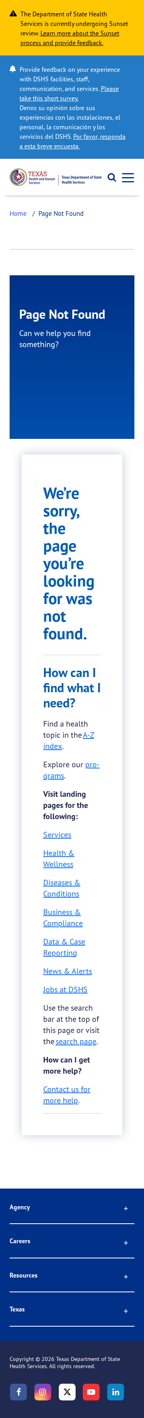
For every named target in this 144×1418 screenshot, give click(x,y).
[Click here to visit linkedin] (115, 1392)
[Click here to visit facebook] (18, 1392)
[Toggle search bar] (109, 177)
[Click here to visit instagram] (43, 1392)
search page (76, 1041)
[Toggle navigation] (125, 177)
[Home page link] (56, 177)
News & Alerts (67, 971)
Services (57, 834)
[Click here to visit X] (67, 1392)
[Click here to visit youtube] (91, 1392)
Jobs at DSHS (65, 989)
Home (18, 213)
